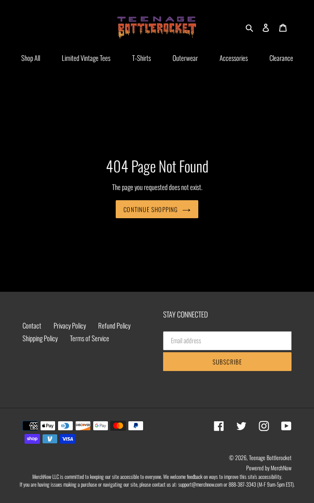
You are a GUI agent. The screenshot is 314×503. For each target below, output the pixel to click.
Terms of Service (89, 338)
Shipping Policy (40, 338)
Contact (31, 325)
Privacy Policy (70, 325)
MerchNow (281, 467)
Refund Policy (114, 325)
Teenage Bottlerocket (270, 457)
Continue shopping (150, 209)
